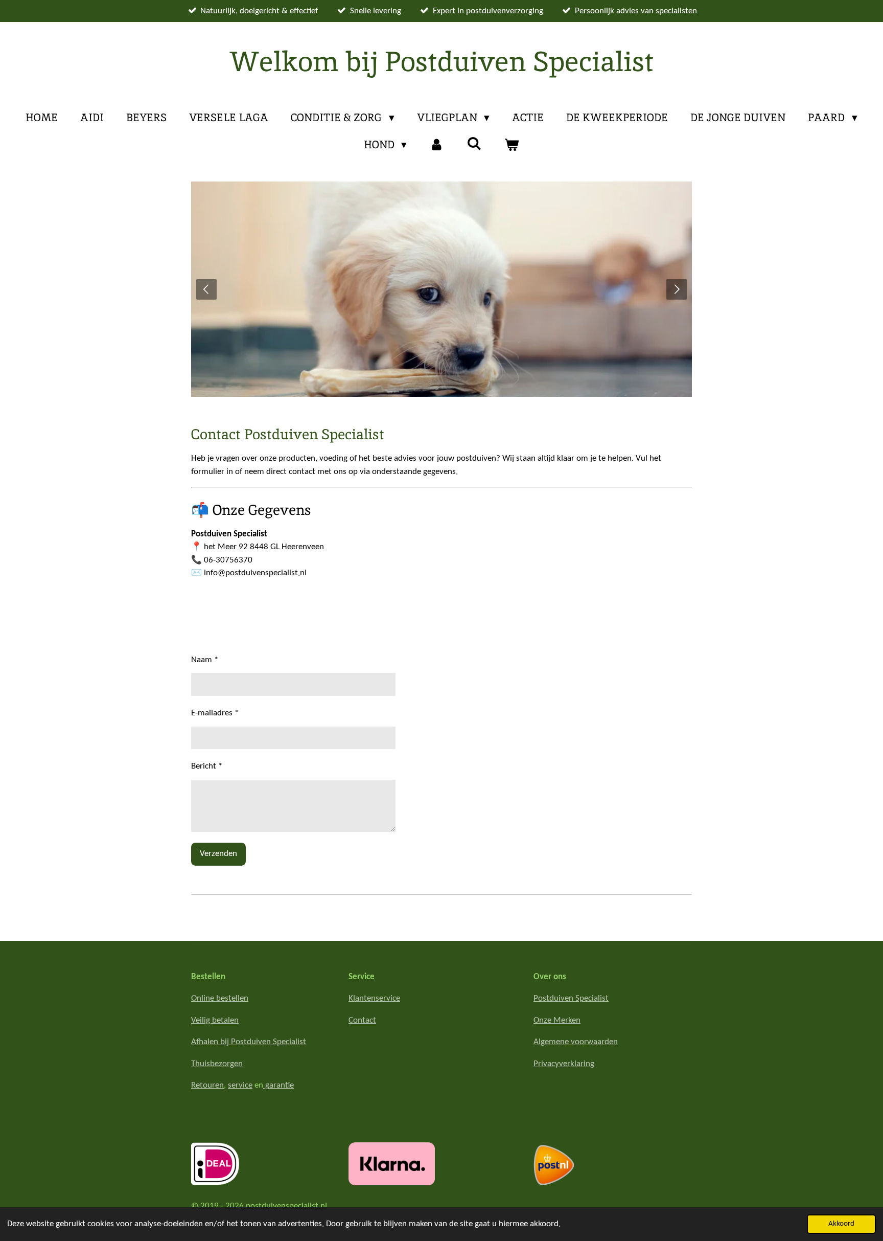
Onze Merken (556, 1020)
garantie (278, 1085)
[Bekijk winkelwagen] (512, 144)
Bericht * (206, 766)
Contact (362, 1020)
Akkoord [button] (841, 1224)
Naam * (204, 660)
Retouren (207, 1085)
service (240, 1085)
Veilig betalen (215, 1020)
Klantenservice (374, 998)
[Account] (437, 144)
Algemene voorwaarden (575, 1041)
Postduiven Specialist (571, 998)
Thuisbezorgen (217, 1063)
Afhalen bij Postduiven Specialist (248, 1041)
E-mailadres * (215, 713)
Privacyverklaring (563, 1063)
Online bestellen (219, 998)
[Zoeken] (474, 143)
